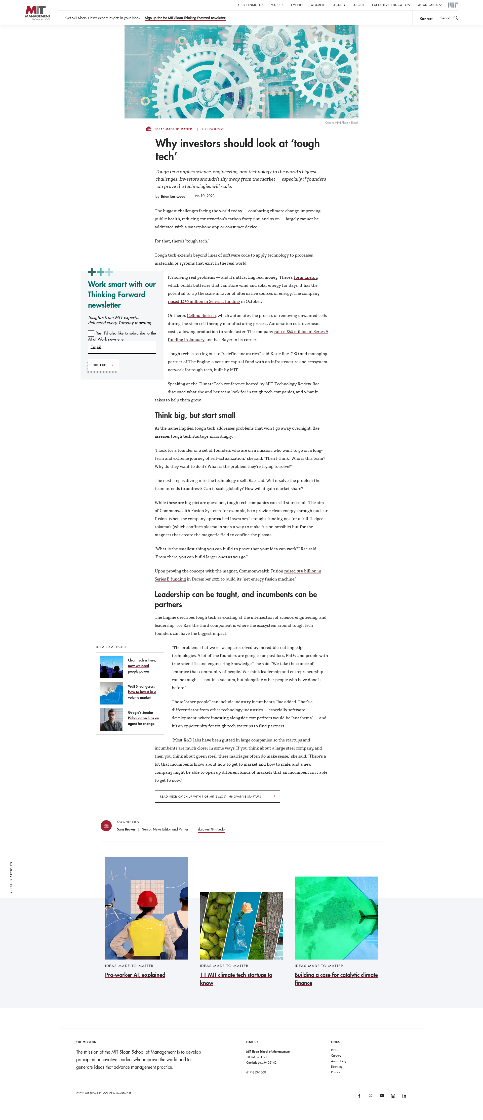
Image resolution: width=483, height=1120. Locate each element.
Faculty (339, 5)
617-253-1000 (256, 1072)
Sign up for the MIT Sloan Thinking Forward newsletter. (185, 18)
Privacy (335, 1072)
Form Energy (305, 277)
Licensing (337, 1066)
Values (277, 5)
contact (426, 18)
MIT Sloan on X (370, 1097)
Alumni (317, 5)
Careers (336, 1055)
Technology (213, 129)
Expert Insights (250, 5)
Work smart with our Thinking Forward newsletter (122, 294)
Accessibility (339, 1061)
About (359, 5)
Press (334, 1050)
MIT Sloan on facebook (359, 1097)
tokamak (163, 526)
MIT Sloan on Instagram (392, 1097)
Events (297, 5)
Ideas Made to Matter (173, 129)
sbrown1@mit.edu (211, 829)
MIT (453, 5)
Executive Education (391, 5)
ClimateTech (210, 384)
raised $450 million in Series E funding (204, 301)
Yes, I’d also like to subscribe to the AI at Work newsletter (122, 336)
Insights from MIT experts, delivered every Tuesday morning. (120, 320)
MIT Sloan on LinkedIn (404, 1097)
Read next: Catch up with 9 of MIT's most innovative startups (211, 796)
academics (428, 5)
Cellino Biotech (201, 315)
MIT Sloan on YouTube (381, 1098)
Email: (96, 347)
